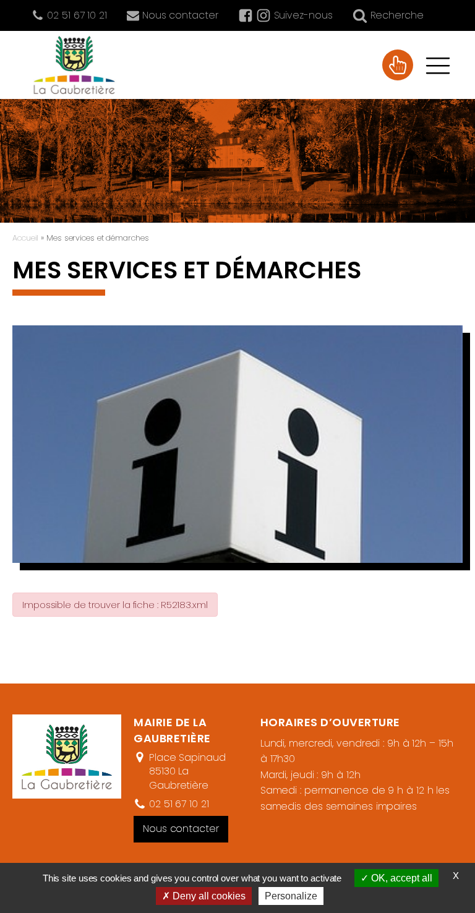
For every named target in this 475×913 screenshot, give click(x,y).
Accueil (25, 238)
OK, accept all (400, 878)
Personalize (291, 896)
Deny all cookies (208, 896)
